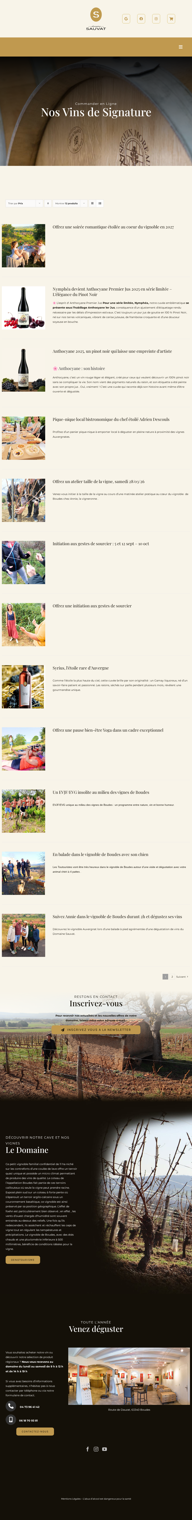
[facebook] (87, 1449)
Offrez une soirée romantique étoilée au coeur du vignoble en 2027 (113, 227)
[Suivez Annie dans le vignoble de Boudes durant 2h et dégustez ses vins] (23, 916)
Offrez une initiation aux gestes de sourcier (92, 605)
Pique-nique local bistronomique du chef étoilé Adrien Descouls (111, 419)
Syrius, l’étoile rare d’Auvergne (81, 668)
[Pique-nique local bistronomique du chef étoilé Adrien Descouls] (23, 418)
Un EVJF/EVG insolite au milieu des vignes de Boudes (101, 792)
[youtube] (104, 1449)
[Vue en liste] (100, 203)
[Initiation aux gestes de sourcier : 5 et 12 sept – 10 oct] (23, 543)
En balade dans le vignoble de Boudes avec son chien (100, 854)
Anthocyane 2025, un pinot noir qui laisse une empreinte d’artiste (112, 351)
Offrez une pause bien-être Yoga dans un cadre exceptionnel (108, 730)
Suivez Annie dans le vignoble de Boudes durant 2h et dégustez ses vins (117, 916)
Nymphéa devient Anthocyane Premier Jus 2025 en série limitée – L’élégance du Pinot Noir (112, 291)
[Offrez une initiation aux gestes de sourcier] (23, 605)
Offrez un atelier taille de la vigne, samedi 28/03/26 (98, 481)
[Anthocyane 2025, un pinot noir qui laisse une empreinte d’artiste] (23, 350)
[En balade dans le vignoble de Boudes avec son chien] (23, 854)
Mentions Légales (71, 1498)
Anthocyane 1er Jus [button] (101, 307)
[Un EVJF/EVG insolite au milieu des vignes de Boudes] (23, 791)
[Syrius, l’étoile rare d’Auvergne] (23, 667)
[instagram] (96, 1449)
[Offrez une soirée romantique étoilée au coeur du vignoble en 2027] (23, 226)
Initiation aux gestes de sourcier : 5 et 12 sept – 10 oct (101, 543)
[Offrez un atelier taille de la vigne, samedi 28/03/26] (23, 481)
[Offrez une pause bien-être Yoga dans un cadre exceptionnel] (23, 729)
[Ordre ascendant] (48, 203)
